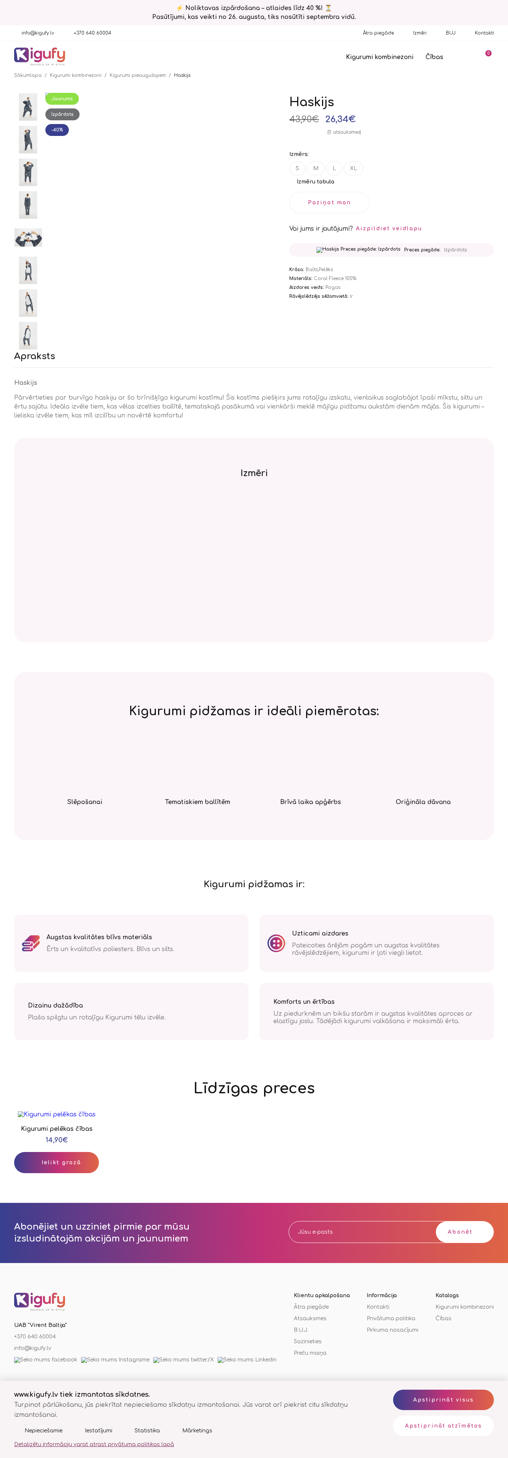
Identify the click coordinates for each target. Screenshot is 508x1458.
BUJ (451, 33)
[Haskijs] (28, 108)
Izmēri (420, 33)
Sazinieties (308, 1341)
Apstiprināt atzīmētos (443, 1426)
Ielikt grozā (61, 1162)
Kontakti (484, 33)
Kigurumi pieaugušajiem (138, 75)
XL (353, 168)
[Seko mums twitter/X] (183, 1360)
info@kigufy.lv (38, 33)
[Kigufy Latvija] (39, 57)
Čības (434, 57)
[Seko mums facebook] (45, 1360)
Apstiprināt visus (443, 1400)
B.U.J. (301, 1330)
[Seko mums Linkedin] (247, 1360)
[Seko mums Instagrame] (115, 1360)
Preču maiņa (310, 1353)
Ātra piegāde (378, 33)
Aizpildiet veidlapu (389, 228)
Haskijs (182, 75)
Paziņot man (329, 202)
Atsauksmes (310, 1318)
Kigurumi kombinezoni (380, 57)
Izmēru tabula (315, 182)
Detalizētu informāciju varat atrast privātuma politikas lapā (94, 1444)
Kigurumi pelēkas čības (57, 1129)
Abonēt (460, 1232)
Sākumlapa (28, 75)
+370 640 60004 (92, 33)
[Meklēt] (464, 56)
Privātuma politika (391, 1318)
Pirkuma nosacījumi (392, 1330)
